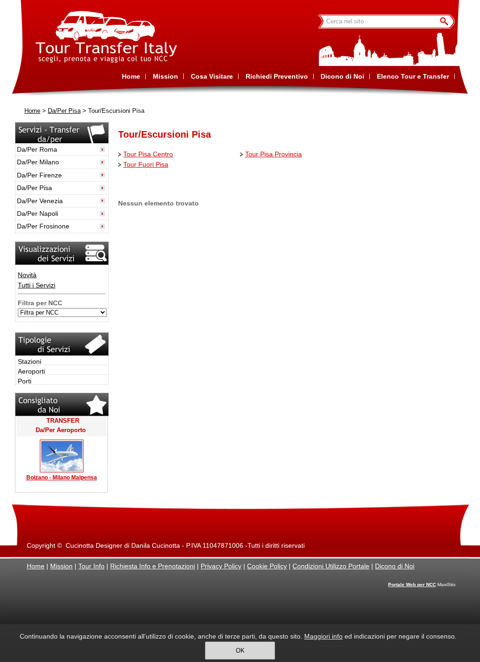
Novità (27, 275)
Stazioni (29, 361)
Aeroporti (31, 371)
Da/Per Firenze (39, 175)
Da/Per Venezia (40, 201)
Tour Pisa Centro (148, 154)
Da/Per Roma (37, 149)
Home (32, 111)
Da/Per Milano (38, 162)
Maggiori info (323, 636)
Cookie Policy (267, 566)
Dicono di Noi (394, 566)
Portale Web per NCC (412, 584)
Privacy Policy (221, 566)
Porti (24, 381)
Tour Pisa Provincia (273, 154)
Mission (61, 566)
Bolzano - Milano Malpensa (61, 477)
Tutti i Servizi (36, 285)
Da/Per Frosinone (43, 226)
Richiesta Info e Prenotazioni (152, 566)
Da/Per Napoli (37, 213)
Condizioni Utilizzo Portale (330, 566)
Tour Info (91, 566)
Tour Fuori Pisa (145, 164)
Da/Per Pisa (64, 111)
